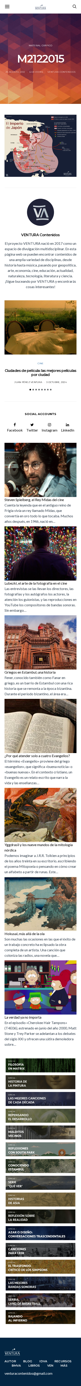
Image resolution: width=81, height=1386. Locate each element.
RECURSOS (63, 1361)
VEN (50, 1365)
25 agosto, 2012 (15, 71)
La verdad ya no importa (22, 1017)
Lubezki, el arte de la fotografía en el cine (35, 583)
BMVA (16, 1365)
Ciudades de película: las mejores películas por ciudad (40, 373)
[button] (30, 389)
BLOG (27, 1361)
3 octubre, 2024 (56, 382)
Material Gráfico (40, 45)
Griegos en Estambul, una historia (30, 672)
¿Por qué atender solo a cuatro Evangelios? (37, 756)
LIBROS (34, 1365)
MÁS (64, 1365)
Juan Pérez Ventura (28, 382)
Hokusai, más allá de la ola (24, 933)
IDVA (43, 1361)
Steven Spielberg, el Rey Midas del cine (34, 499)
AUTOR (10, 1361)
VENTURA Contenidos (61, 71)
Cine (40, 363)
